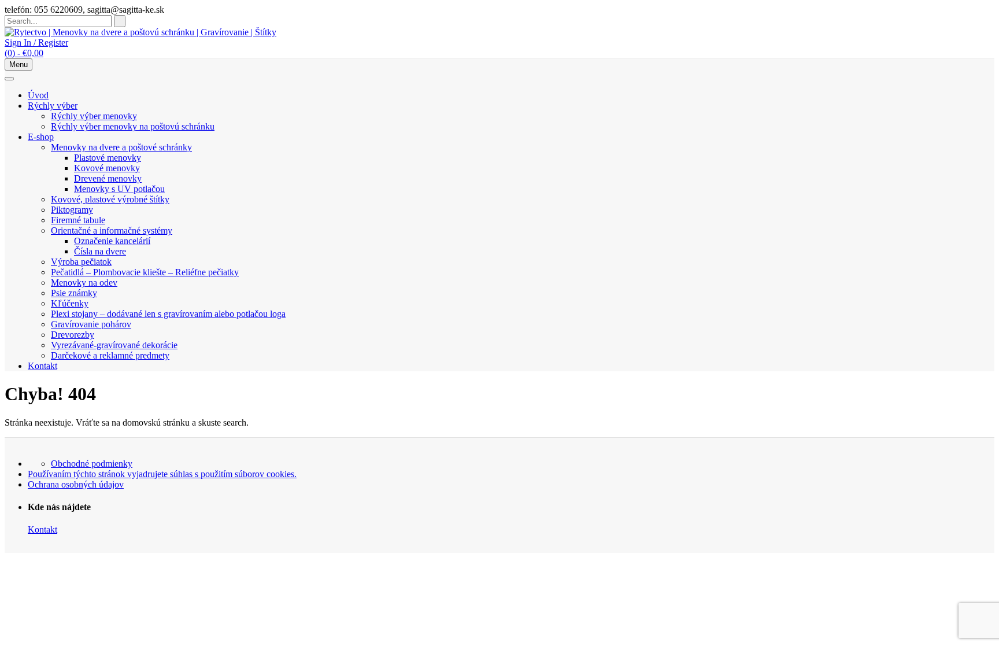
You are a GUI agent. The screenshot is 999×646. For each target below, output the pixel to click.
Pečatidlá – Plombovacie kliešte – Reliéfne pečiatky (145, 272)
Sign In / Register (36, 42)
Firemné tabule (78, 220)
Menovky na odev (84, 282)
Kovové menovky (107, 168)
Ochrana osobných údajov (76, 484)
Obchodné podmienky (91, 463)
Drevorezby (72, 334)
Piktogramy (72, 210)
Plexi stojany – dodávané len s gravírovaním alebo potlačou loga (168, 314)
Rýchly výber (52, 105)
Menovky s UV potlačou (119, 189)
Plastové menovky (107, 158)
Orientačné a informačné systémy (111, 230)
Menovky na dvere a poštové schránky (121, 147)
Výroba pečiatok (81, 262)
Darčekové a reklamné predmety (110, 355)
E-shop (41, 137)
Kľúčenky (69, 303)
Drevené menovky (108, 178)
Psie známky (74, 293)
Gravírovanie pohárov (91, 324)
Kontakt (42, 366)
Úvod (38, 95)
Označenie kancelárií (112, 241)
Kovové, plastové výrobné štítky (110, 199)
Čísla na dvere (100, 251)
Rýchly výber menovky (94, 116)
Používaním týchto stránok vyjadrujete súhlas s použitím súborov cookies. (162, 474)
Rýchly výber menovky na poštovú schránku (132, 126)
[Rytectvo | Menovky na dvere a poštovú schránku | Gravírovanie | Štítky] (140, 32)
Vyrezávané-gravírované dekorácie (114, 345)
